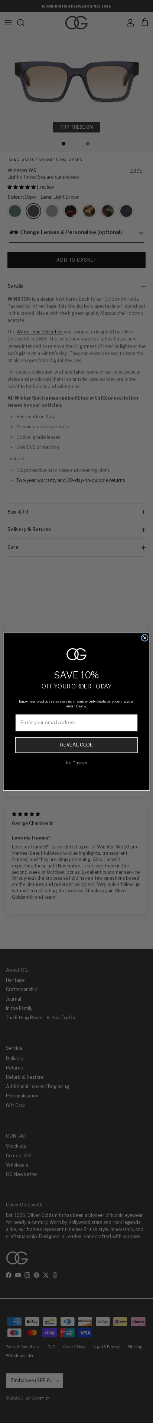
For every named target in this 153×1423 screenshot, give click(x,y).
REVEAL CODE (76, 745)
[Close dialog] (145, 638)
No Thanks (76, 762)
